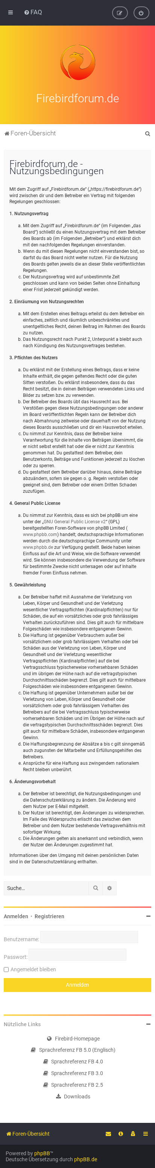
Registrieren (49, 916)
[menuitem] (33, 12)
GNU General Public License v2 (75, 521)
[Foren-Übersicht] (77, 62)
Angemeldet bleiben (33, 969)
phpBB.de (85, 1159)
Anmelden (16, 916)
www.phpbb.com (40, 534)
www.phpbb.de (38, 547)
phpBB (42, 1153)
